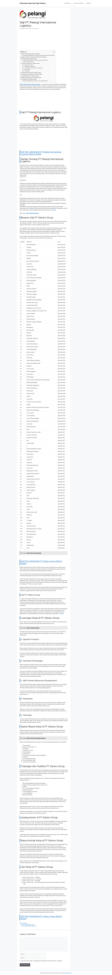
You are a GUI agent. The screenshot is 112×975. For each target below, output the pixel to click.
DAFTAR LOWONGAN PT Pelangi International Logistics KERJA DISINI (38, 55)
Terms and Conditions (78, 3)
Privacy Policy (67, 3)
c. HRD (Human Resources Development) (33, 68)
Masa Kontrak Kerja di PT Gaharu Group (31, 77)
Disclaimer (88, 3)
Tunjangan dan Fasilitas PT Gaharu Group (32, 74)
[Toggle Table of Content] (53, 52)
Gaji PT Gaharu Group (29, 61)
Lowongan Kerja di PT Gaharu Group (31, 63)
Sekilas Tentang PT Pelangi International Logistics (34, 57)
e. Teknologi (26, 71)
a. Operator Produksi (28, 65)
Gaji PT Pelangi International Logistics (30, 53)
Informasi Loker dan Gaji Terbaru (33, 3)
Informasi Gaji (24, 923)
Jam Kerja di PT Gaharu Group (29, 79)
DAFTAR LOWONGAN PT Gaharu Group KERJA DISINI (35, 60)
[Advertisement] (44, 40)
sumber (54, 210)
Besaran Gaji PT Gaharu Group (29, 58)
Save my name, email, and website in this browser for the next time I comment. (41, 960)
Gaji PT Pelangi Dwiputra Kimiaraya (28, 925)
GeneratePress (68, 973)
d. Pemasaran (27, 69)
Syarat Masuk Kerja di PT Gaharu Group (31, 72)
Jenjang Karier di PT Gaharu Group (30, 76)
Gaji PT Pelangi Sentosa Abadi (27, 924)
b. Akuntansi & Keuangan (29, 66)
